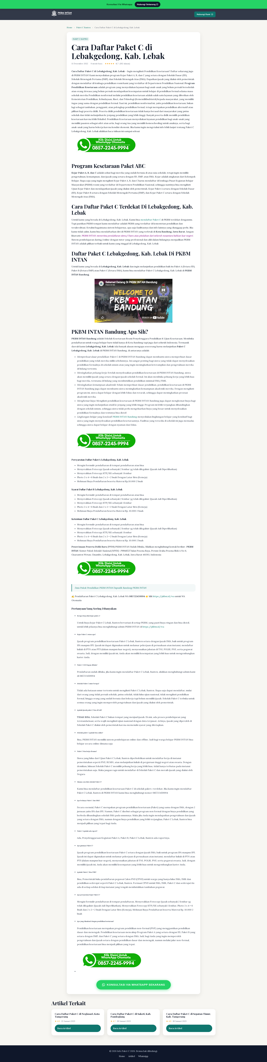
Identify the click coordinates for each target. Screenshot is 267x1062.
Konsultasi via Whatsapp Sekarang (135, 984)
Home (69, 27)
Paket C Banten (83, 27)
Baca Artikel (64, 1028)
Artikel (131, 1056)
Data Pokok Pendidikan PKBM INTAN (94, 587)
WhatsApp (143, 1056)
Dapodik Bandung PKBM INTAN (129, 587)
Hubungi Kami (203, 14)
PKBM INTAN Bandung (125, 416)
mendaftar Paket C (151, 219)
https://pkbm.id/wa (163, 596)
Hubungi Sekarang (146, 4)
